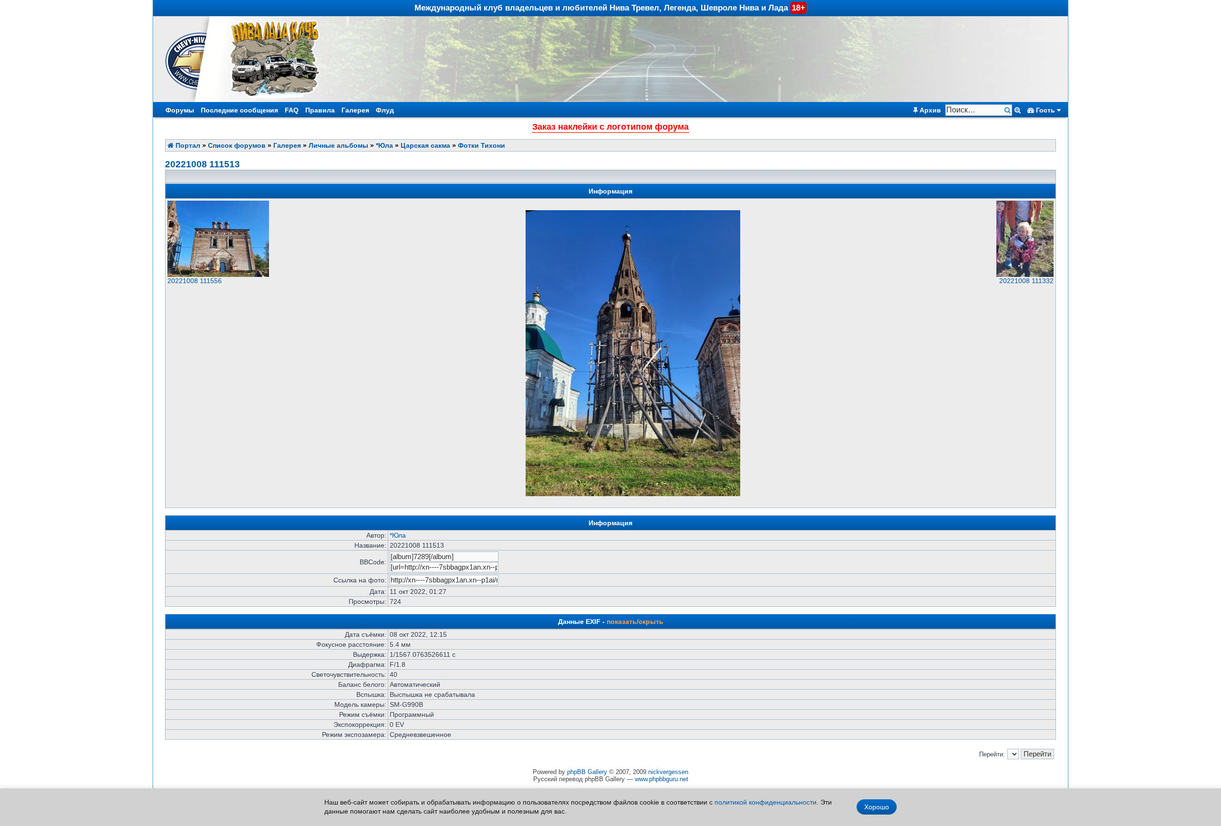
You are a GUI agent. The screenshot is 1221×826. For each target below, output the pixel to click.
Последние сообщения (239, 110)
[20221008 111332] (1025, 274)
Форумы (180, 110)
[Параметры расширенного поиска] (1017, 110)
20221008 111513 (202, 164)
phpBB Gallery (587, 771)
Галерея (355, 110)
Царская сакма (425, 145)
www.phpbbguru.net (661, 779)
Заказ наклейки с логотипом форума (610, 127)
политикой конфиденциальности (765, 802)
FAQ (292, 110)
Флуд (385, 110)
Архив (929, 110)
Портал (187, 145)
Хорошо (876, 807)
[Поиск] (1008, 110)
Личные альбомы (338, 145)
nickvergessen (668, 771)
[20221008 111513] (633, 494)
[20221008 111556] (218, 274)
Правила (320, 110)
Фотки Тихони (481, 145)
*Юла (384, 145)
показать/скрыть (635, 621)
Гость (1045, 110)
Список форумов (237, 145)
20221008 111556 (194, 281)
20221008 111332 (1026, 281)
